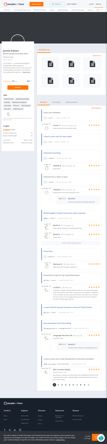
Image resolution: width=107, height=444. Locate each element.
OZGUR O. (51, 158)
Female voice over (18, 109)
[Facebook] (5, 430)
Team (5, 419)
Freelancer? (98, 7)
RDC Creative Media (63, 364)
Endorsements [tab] (71, 102)
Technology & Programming (22, 10)
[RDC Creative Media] (49, 364)
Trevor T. (51, 118)
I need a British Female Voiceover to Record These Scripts (67, 307)
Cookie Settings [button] (87, 437)
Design (52, 10)
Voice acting (7, 105)
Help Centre (24, 423)
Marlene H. (52, 256)
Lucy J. (50, 142)
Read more (26, 72)
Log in (91, 4)
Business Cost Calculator (59, 416)
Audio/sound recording (22, 99)
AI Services (7, 10)
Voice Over (48, 251)
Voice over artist (26, 105)
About (5, 416)
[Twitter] (10, 430)
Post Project (36, 4)
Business (90, 10)
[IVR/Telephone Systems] (50, 64)
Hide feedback (96, 108)
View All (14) (97, 56)
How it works (72, 4)
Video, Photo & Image (77, 10)
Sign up (98, 4)
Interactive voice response (19, 102)
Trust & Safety (25, 419)
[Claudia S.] (45, 182)
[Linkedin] (15, 430)
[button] (57, 4)
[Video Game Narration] (92, 80)
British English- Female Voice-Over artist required (64, 213)
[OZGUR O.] (45, 158)
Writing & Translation (40, 10)
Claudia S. (51, 182)
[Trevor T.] (45, 118)
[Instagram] (20, 430)
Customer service (8, 99)
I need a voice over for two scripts (57, 136)
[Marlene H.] (45, 256)
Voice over (16, 105)
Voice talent (7, 109)
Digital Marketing (63, 10)
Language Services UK (65, 328)
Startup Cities (59, 421)
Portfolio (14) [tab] (44, 50)
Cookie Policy (60, 440)
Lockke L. (53, 280)
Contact (18, 87)
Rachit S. (53, 218)
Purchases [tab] (56, 102)
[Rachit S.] (46, 218)
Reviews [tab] (43, 102)
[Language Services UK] (50, 328)
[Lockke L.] (46, 280)
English (5, 59)
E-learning (7, 102)
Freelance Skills (77, 419)
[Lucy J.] (45, 142)
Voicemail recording (51, 153)
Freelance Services (78, 416)
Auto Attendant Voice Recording (57, 323)
